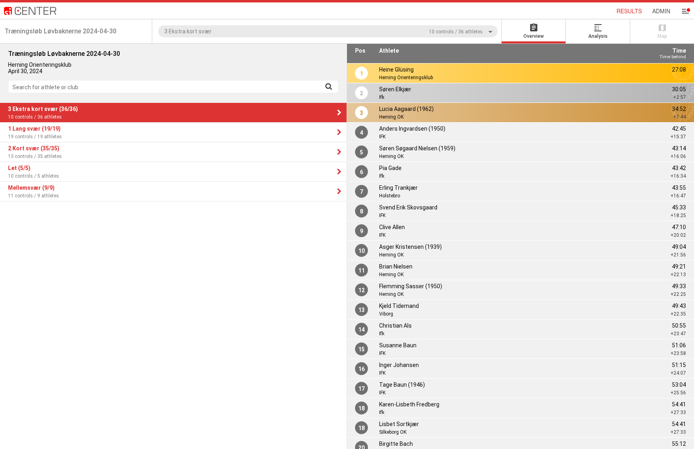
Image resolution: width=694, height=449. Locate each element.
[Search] (329, 86)
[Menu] (685, 11)
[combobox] (328, 31)
